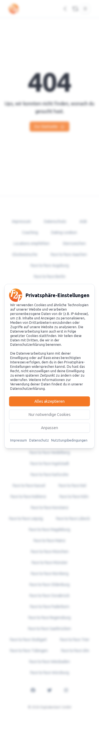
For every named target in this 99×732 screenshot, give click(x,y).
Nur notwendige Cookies (50, 414)
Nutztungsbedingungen (69, 440)
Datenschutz (39, 440)
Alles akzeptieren (49, 401)
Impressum (18, 440)
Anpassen (49, 428)
